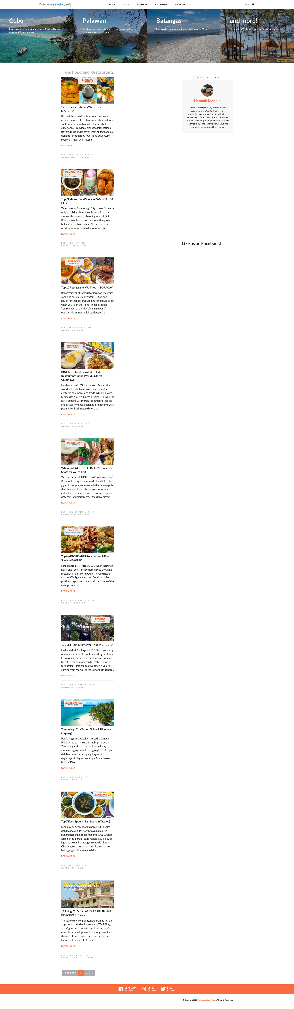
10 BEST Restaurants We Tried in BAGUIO (87, 644)
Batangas (184, 36)
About (125, 4)
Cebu (37, 36)
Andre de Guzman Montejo (86, 958)
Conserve (141, 4)
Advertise (179, 4)
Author (198, 78)
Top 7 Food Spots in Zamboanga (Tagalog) (85, 821)
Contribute (160, 4)
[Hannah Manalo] (207, 91)
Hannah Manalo (79, 157)
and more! (257, 36)
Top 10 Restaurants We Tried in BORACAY (87, 287)
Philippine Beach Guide (207, 1000)
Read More (67, 145)
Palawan (110, 36)
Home (112, 4)
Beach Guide (77, 780)
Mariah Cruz (77, 330)
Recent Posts (213, 78)
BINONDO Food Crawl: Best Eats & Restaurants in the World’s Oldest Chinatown (82, 375)
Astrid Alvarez (79, 246)
